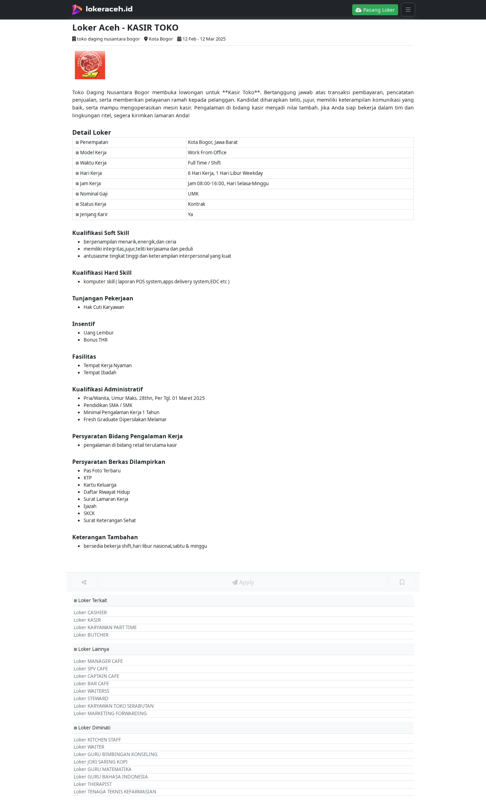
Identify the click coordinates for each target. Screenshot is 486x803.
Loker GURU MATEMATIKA (103, 769)
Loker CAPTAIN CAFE (96, 676)
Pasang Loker (378, 9)
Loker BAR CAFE (91, 683)
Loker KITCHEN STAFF (97, 740)
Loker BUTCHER (91, 635)
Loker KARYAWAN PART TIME (105, 627)
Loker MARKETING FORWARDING (110, 713)
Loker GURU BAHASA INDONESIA (111, 776)
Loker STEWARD (91, 698)
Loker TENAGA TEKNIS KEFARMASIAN (115, 791)
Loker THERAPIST (93, 784)
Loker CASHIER (90, 612)
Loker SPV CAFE (91, 668)
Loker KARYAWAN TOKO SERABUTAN (114, 706)
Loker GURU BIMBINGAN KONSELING (116, 754)
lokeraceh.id (109, 9)
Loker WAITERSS (91, 691)
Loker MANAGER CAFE (98, 661)
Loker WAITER (89, 747)
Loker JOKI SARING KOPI (101, 762)
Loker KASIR (87, 620)
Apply (246, 582)
